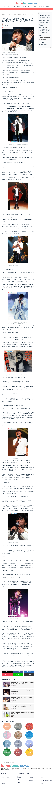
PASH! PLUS (31, 780)
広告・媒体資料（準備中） (4, 780)
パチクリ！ (43, 777)
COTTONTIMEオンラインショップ (46, 781)
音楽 (17, 54)
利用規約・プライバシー (5, 777)
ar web (18, 779)
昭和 (11, 54)
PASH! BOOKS (31, 782)
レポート (6, 54)
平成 (9, 54)
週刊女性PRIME (19, 776)
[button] (29, 674)
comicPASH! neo (43, 775)
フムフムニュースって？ (5, 775)
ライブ (3, 54)
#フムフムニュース (44, 39)
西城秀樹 (14, 54)
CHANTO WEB (19, 777)
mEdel (18, 780)
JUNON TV (18, 782)
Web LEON (30, 775)
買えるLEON (31, 777)
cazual (42, 783)
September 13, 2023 (43, 45)
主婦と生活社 (3, 783)
